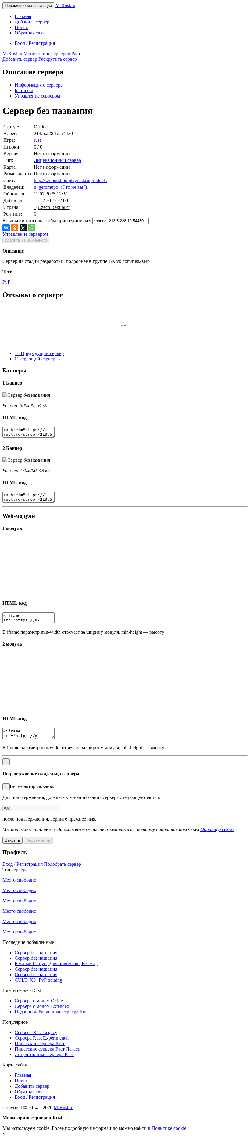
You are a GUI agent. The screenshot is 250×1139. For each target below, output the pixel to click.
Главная (23, 16)
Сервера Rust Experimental (42, 1038)
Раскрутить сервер (57, 59)
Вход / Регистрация (35, 43)
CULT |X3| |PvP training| (39, 980)
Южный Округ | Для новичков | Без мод (56, 963)
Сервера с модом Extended (42, 1006)
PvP (6, 282)
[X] (23, 227)
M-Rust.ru (65, 5)
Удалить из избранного (26, 240)
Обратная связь (30, 32)
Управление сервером (37, 95)
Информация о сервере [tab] (38, 85)
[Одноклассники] (14, 227)
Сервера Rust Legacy (36, 1032)
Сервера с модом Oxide (39, 1000)
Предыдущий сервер (39, 353)
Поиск (21, 27)
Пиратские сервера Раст (40, 1043)
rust (37, 140)
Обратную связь (217, 829)
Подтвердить (38, 840)
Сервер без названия (36, 952)
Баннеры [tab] (24, 90)
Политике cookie (169, 1128)
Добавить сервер (32, 21)
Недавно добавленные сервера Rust (51, 1011)
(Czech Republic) (52, 207)
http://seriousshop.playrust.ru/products (70, 180)
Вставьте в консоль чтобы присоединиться (46, 220)
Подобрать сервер (62, 864)
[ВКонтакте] (6, 227)
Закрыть (12, 840)
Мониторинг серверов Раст (41, 53)
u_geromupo (46, 187)
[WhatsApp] (31, 227)
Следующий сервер (38, 358)
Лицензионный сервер (57, 160)
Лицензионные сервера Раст (44, 1054)
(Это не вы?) (74, 187)
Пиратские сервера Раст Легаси (47, 1048)
